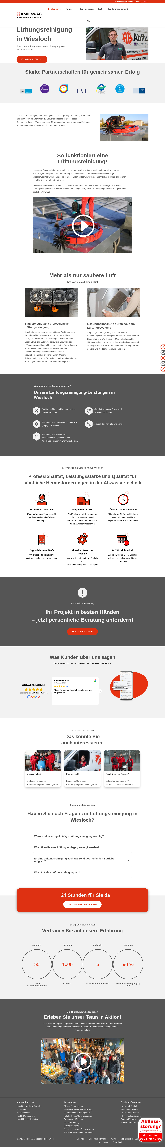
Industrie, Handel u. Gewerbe (29, 1106)
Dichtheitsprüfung (71, 1122)
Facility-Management (26, 1116)
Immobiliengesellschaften (27, 1119)
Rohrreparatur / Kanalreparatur (77, 1113)
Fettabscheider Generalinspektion (78, 1116)
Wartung (40, 46)
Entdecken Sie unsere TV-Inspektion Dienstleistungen (118, 783)
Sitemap (80, 1139)
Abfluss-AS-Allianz (134, 2)
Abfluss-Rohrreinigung (73, 1106)
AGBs (113, 1139)
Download (117, 1142)
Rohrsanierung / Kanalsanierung (78, 1109)
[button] (100, 691)
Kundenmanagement (118, 9)
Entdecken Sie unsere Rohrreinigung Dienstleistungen (80, 783)
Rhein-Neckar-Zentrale (131, 1116)
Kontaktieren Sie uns (32, 59)
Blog (89, 21)
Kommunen (21, 1109)
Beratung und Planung (73, 1119)
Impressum (103, 1142)
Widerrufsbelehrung (97, 1139)
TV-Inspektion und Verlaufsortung (78, 1132)
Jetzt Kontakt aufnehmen (82, 904)
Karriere (70, 9)
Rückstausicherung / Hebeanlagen (79, 1129)
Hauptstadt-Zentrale (129, 1106)
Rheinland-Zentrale (129, 1109)
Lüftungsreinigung (71, 1126)
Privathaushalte (23, 1113)
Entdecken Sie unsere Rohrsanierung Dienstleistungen (41, 783)
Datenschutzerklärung (130, 1139)
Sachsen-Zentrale (128, 1122)
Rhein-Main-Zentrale (130, 1113)
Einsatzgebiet (87, 9)
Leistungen (53, 9)
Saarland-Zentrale (128, 1119)
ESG (100, 9)
